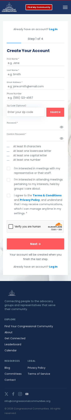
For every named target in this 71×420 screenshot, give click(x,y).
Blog (7, 368)
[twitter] (6, 394)
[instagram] (20, 394)
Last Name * (13, 70)
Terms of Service (39, 374)
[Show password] (61, 127)
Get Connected (15, 338)
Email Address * (15, 82)
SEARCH (55, 112)
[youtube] (27, 394)
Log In (53, 29)
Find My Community (38, 7)
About (8, 332)
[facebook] (13, 394)
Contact (10, 380)
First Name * (13, 59)
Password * (12, 122)
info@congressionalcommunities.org (27, 401)
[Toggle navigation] (65, 7)
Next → (35, 244)
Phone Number (14, 93)
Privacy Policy (30, 200)
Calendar (11, 350)
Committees (13, 374)
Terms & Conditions (47, 195)
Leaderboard (13, 344)
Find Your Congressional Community (29, 326)
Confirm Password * (16, 134)
